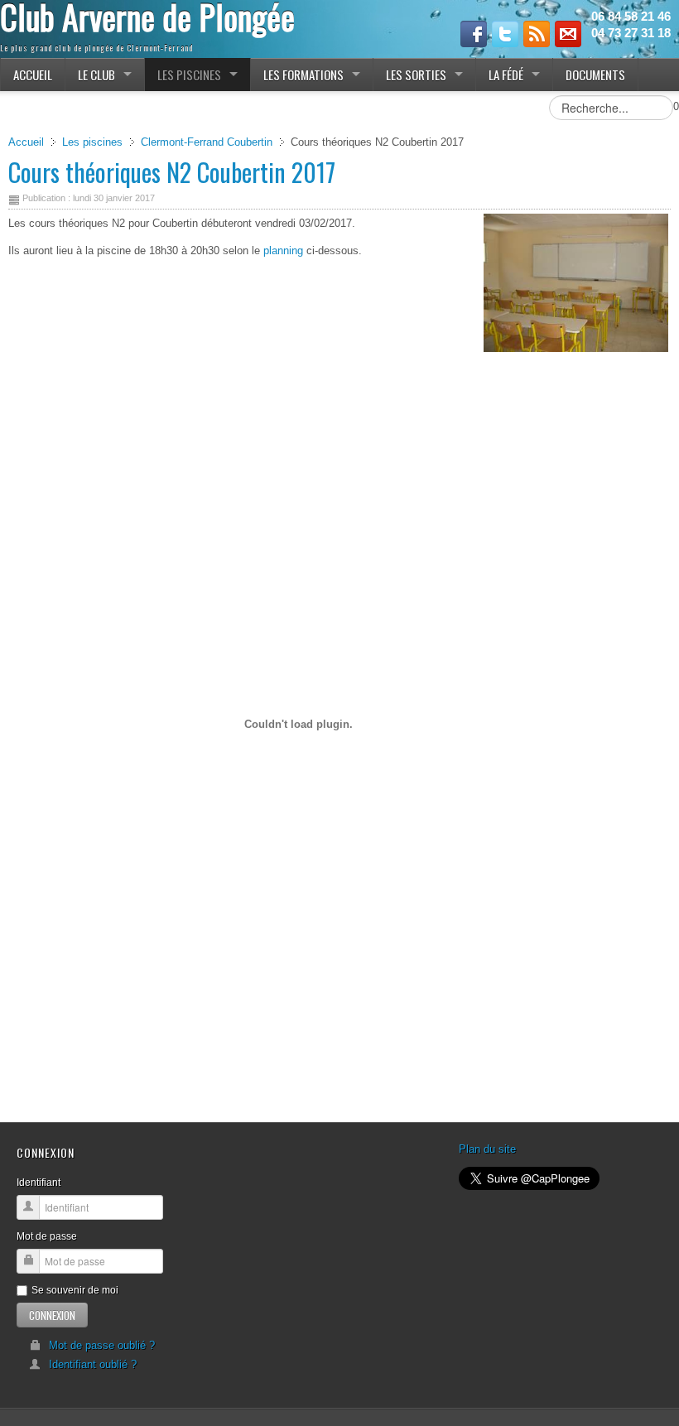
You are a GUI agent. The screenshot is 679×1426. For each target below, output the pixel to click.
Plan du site (487, 1149)
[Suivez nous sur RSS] (536, 34)
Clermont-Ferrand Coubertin (206, 142)
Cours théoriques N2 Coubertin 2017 (171, 171)
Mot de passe (47, 1236)
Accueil (26, 142)
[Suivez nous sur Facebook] (473, 34)
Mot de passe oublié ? (102, 1345)
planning (283, 250)
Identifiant (38, 1182)
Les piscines (92, 142)
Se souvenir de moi (74, 1290)
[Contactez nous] (568, 34)
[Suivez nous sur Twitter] (505, 34)
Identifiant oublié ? (93, 1364)
